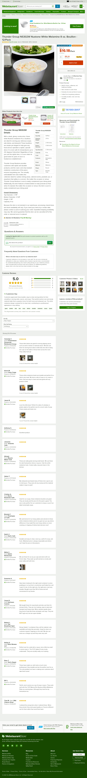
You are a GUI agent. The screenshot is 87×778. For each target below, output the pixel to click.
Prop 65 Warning (25, 218)
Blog (27, 753)
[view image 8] (80, 290)
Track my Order (79, 757)
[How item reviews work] (22, 288)
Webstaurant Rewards (8, 755)
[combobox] (40, 6)
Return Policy (54, 766)
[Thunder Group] (71, 110)
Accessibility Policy (32, 771)
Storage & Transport (73, 11)
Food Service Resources (32, 762)
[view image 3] (74, 284)
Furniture (63, 11)
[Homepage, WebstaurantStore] (12, 6)
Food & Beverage (39, 11)
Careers (53, 757)
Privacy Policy (45, 246)
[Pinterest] (21, 745)
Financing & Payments (56, 759)
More (81, 11)
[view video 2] (30, 358)
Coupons (28, 759)
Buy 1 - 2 (61, 48)
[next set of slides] (54, 120)
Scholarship (54, 762)
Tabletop (48, 11)
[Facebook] (12, 745)
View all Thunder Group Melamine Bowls (71, 113)
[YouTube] (8, 745)
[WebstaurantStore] (23, 736)
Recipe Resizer (6, 762)
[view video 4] (80, 284)
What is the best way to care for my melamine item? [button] (21, 256)
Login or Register (71, 307)
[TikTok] (16, 745)
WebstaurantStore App (8, 757)
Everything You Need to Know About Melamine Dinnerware (72, 145)
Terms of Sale (5, 771)
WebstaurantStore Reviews (33, 764)
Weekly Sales (29, 757)
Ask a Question (50, 107)
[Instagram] (3, 745)
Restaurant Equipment (10, 11)
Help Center (7, 1)
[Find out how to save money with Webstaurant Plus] (31, 21)
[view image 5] (62, 290)
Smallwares (29, 11)
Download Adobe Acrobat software (73, 138)
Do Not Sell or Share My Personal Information (51, 771)
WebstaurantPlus (6, 753)
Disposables (56, 11)
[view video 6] (68, 290)
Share (39, 107)
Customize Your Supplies (8, 759)
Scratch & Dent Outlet (31, 755)
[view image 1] (62, 284)
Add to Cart (28, 123)
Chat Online (78, 760)
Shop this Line (11, 122)
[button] (25, 100)
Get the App (17, 1)
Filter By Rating (8, 324)
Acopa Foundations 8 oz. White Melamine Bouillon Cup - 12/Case (48, 23)
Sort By (5, 318)
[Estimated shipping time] (67, 80)
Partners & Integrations (8, 764)
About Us (53, 753)
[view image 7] (74, 290)
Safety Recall (29, 766)
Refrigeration (21, 11)
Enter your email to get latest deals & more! (17, 725)
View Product (77, 26)
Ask (50, 242)
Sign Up (30, 728)
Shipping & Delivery (80, 763)
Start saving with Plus (49, 728)
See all (81, 278)
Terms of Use (36, 246)
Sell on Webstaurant (56, 764)
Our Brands (54, 755)
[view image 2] (68, 284)
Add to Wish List (71, 70)
